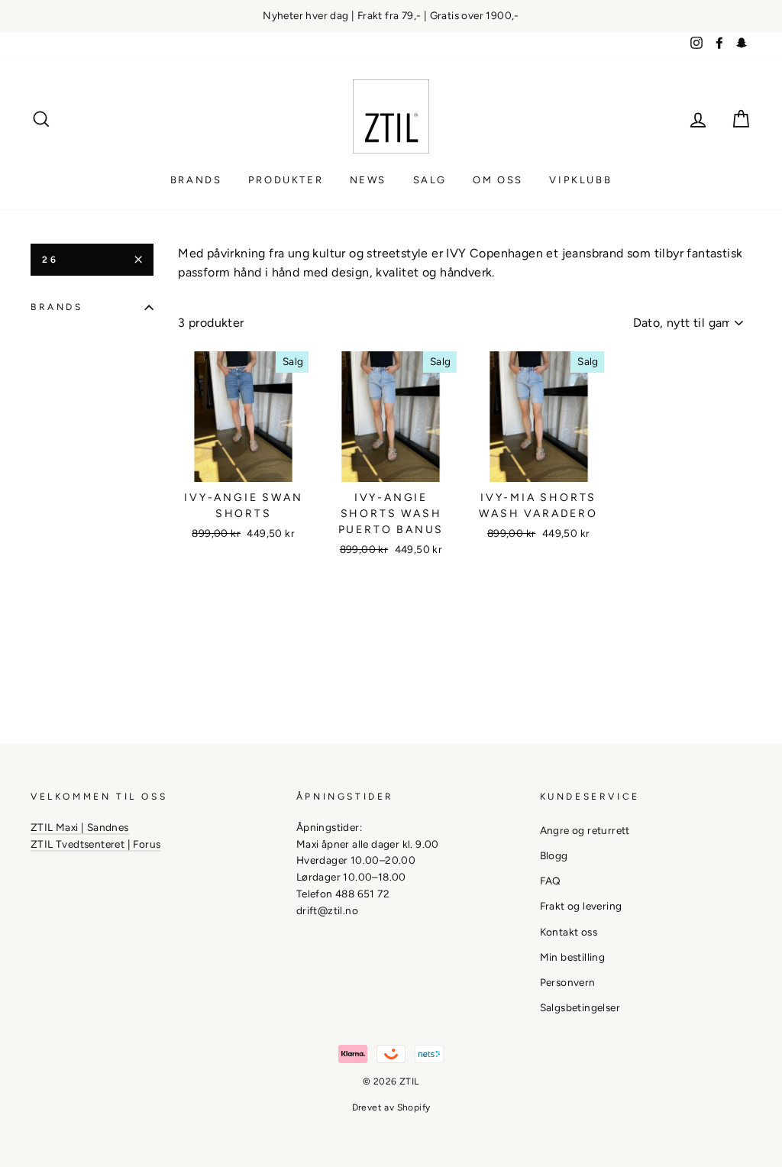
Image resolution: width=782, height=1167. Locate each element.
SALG (430, 180)
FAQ (550, 880)
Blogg (554, 855)
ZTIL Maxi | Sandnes (80, 827)
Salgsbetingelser (580, 1007)
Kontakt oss (568, 932)
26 (50, 259)
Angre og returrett (585, 830)
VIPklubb (580, 180)
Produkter (285, 180)
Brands (196, 180)
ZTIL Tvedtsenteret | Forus (95, 844)
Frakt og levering (581, 906)
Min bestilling (573, 957)
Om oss (498, 180)
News (368, 180)
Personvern (568, 982)
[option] (391, 16)
